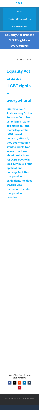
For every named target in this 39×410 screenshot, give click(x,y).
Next (29, 59)
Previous (22, 59)
